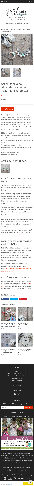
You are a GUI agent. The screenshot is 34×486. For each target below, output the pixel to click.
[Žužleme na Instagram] (19, 394)
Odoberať (28, 407)
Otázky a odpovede (17, 380)
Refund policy (17, 385)
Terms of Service (17, 383)
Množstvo (4, 100)
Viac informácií (12, 484)
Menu (5, 1)
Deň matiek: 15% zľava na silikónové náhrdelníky (17, 416)
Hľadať (17, 371)
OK (28, 483)
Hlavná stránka (4, 29)
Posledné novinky (17, 413)
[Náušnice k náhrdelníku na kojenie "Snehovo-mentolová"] (5, 172)
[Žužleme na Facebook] (15, 394)
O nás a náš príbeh (17, 378)
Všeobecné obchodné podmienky (17, 376)
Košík (31, 1)
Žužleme (18, 475)
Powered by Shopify (26, 475)
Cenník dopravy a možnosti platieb (17, 373)
